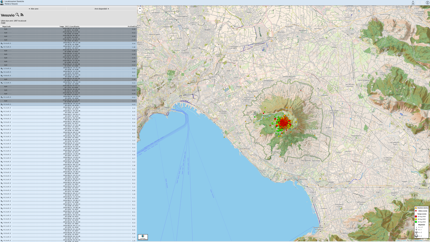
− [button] (140, 11)
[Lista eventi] (417, 2)
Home (7, 4)
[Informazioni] (427, 2)
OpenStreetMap (418, 240)
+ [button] (140, 8)
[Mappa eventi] (422, 2)
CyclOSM (403, 240)
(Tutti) (3, 23)
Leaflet (398, 240)
